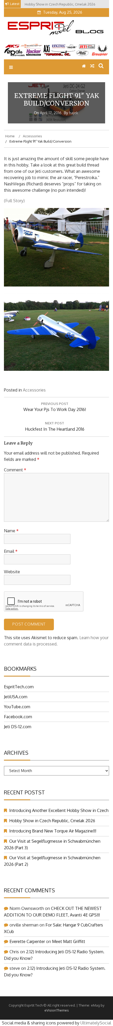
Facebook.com (18, 716)
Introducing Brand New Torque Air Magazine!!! (52, 831)
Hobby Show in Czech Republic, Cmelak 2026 (52, 820)
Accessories (34, 390)
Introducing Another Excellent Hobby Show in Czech (59, 810)
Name (11, 530)
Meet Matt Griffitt (68, 941)
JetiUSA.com (15, 696)
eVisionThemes (56, 1010)
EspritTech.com (19, 686)
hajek (73, 113)
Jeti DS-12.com (17, 726)
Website (12, 571)
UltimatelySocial (95, 1022)
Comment (15, 469)
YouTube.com (17, 706)
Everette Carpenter (27, 941)
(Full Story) (14, 200)
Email (11, 551)
